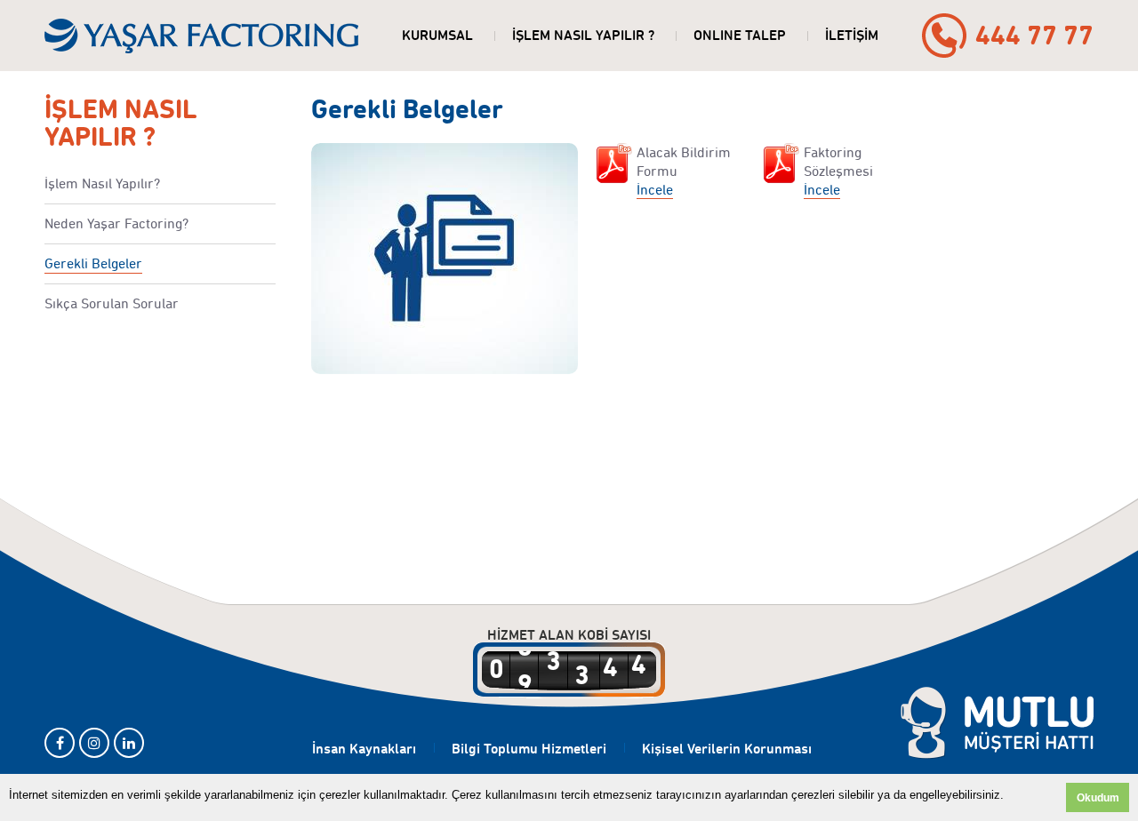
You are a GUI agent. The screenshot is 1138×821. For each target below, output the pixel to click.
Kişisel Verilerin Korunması (727, 748)
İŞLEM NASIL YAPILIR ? (583, 35)
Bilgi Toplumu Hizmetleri (529, 748)
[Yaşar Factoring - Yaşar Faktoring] (201, 35)
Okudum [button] (1098, 797)
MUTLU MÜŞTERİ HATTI (997, 723)
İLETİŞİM (851, 35)
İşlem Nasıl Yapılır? (102, 183)
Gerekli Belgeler (93, 263)
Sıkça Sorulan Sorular (111, 303)
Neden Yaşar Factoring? (116, 223)
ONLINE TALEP (739, 35)
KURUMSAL (437, 35)
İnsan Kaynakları (364, 748)
